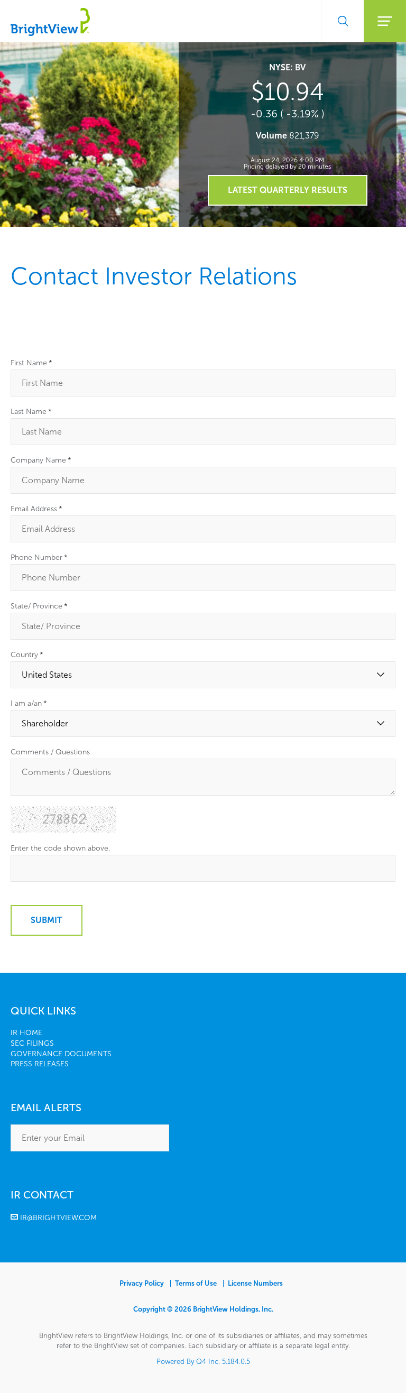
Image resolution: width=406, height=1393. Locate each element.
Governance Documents (61, 1053)
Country (27, 655)
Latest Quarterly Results (287, 190)
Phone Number (39, 557)
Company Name (41, 460)
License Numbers (255, 1283)
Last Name (31, 412)
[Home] (50, 33)
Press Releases (40, 1063)
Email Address (36, 509)
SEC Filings (32, 1043)
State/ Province (39, 606)
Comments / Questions (50, 752)
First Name (31, 363)
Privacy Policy (141, 1283)
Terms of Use (196, 1283)
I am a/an (29, 703)
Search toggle (342, 21)
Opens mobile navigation (385, 21)
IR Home (26, 1032)
